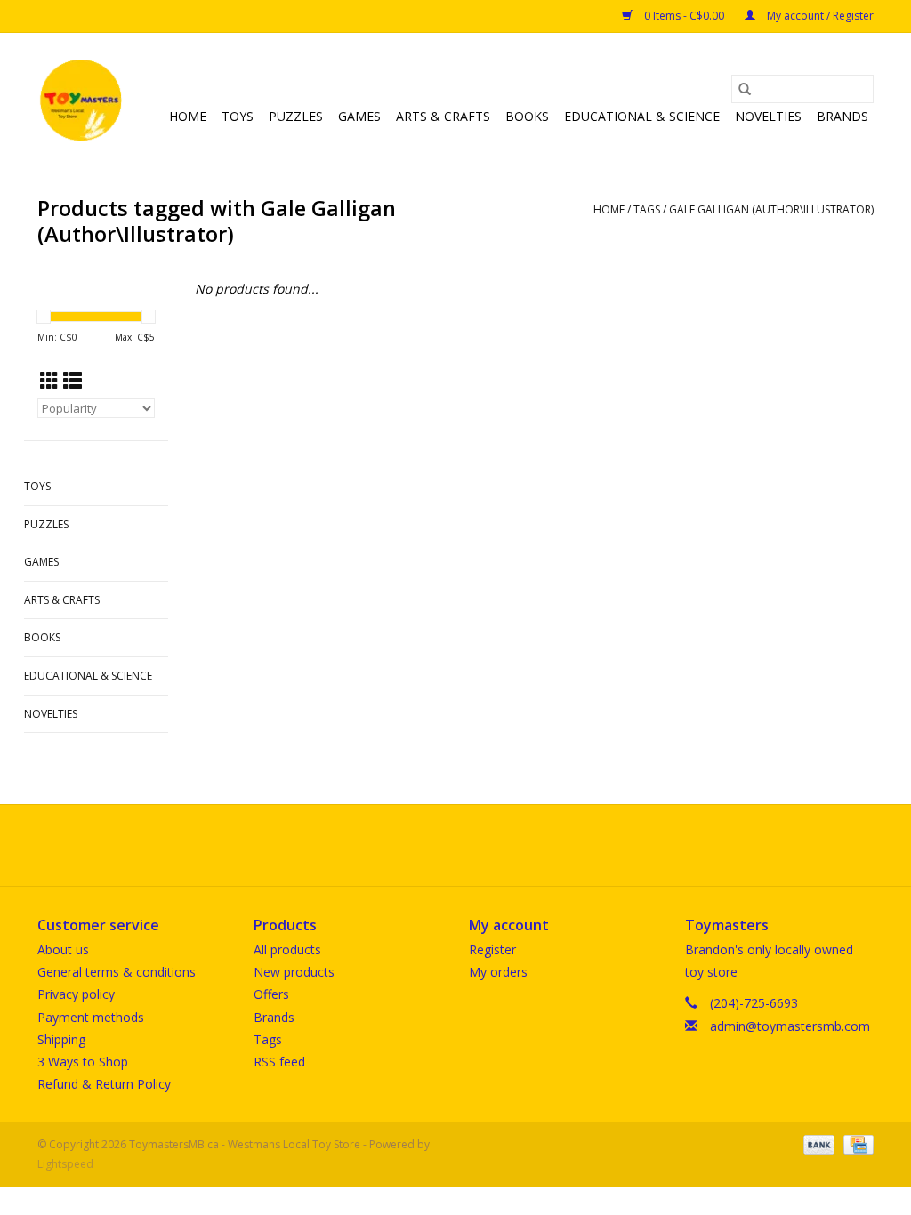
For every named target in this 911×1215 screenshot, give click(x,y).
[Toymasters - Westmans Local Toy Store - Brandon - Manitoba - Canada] (80, 103)
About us (63, 949)
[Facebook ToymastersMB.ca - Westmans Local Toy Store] (439, 845)
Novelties (768, 116)
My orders (498, 971)
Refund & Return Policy (104, 1083)
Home (187, 116)
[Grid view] (49, 380)
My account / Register (819, 15)
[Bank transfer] (817, 1144)
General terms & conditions (116, 971)
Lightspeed (65, 1163)
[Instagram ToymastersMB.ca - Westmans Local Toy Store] (471, 845)
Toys (238, 116)
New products (294, 971)
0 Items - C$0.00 (684, 15)
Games (359, 116)
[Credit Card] (855, 1144)
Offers (271, 994)
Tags (646, 209)
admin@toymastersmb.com (790, 1026)
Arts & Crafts (443, 116)
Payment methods (90, 1017)
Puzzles (296, 116)
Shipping (61, 1039)
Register (492, 949)
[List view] (72, 380)
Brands (842, 116)
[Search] (744, 89)
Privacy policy (76, 994)
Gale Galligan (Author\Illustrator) (771, 209)
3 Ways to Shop (82, 1061)
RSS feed (279, 1061)
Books (527, 116)
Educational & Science (642, 116)
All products (287, 949)
